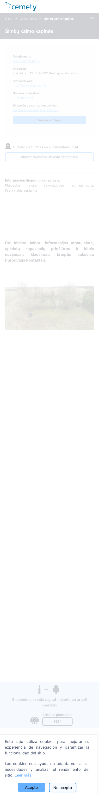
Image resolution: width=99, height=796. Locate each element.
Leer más (23, 775)
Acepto (31, 787)
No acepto (62, 787)
